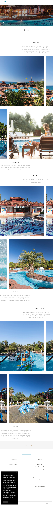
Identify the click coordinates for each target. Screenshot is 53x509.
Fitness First (40, 479)
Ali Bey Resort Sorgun (13, 459)
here (4, 494)
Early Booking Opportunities (40, 486)
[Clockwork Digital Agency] (49, 503)
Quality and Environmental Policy (40, 466)
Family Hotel (40, 484)
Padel (40, 481)
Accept (5, 501)
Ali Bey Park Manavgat (13, 464)
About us (40, 459)
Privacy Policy (39, 464)
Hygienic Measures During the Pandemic (40, 477)
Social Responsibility (40, 469)
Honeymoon (40, 474)
